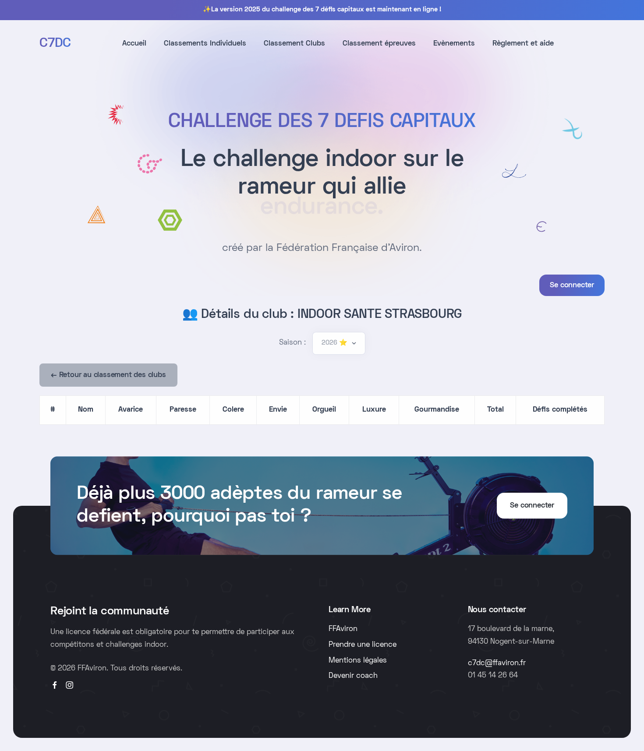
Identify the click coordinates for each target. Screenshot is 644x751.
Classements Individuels (205, 43)
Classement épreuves (379, 43)
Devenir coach (353, 676)
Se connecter (572, 285)
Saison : (292, 342)
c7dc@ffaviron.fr (497, 663)
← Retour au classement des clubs (108, 375)
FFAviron (343, 629)
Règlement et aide (523, 43)
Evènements (454, 43)
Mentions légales (358, 660)
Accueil (134, 43)
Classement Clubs (294, 43)
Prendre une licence (362, 645)
